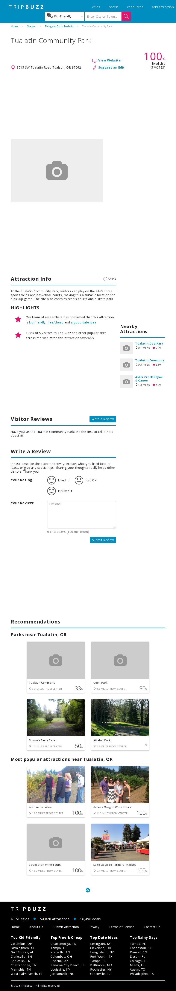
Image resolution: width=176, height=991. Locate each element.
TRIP (27, 6)
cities (96, 7)
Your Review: (22, 503)
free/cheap (55, 322)
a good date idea (83, 322)
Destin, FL (137, 956)
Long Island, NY (102, 952)
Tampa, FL (58, 948)
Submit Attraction (66, 927)
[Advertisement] (88, 105)
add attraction (163, 7)
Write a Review (103, 419)
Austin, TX (137, 969)
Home (14, 26)
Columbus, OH (21, 944)
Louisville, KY (60, 969)
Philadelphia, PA (142, 974)
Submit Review (103, 540)
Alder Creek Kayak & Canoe (149, 378)
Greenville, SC (100, 974)
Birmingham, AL (23, 948)
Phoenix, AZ (59, 961)
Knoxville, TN (20, 961)
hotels (114, 7)
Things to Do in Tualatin (59, 26)
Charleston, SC (141, 948)
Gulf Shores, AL (22, 952)
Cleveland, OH (100, 948)
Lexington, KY (100, 944)
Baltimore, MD (101, 965)
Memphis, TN (21, 969)
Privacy (94, 927)
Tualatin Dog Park (149, 343)
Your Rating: (22, 480)
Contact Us (152, 927)
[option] (57, 170)
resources (135, 7)
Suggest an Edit (111, 67)
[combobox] (64, 16)
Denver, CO (138, 952)
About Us (36, 927)
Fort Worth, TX (101, 956)
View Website (109, 60)
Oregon (31, 26)
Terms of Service (121, 927)
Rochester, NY (101, 969)
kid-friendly (37, 322)
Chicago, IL (138, 961)
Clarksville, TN (21, 956)
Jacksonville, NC (62, 974)
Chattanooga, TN (24, 965)
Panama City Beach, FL (67, 965)
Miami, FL (137, 965)
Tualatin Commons (149, 360)
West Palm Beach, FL (27, 974)
